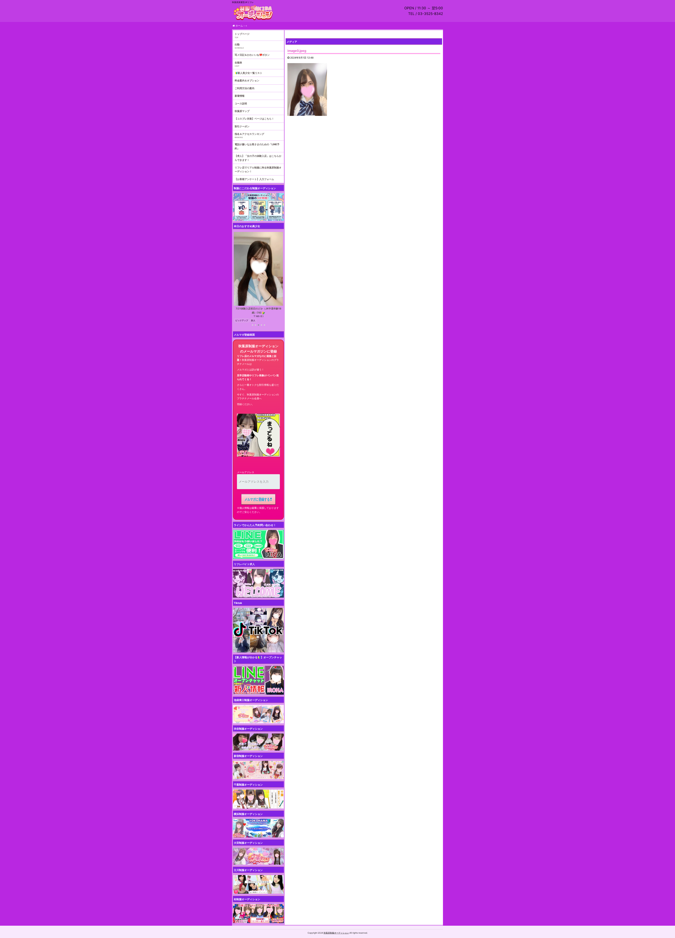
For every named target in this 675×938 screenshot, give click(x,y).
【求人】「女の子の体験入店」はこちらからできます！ (258, 157)
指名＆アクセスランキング (249, 133)
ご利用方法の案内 (244, 88)
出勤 (237, 44)
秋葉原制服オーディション (336, 932)
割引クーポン (242, 126)
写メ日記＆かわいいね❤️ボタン (252, 54)
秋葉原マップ (242, 111)
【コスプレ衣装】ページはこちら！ (254, 118)
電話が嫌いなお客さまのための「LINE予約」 (257, 146)
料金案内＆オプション (247, 80)
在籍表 (238, 62)
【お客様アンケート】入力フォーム (254, 179)
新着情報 (240, 95)
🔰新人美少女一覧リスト (248, 72)
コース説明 (241, 103)
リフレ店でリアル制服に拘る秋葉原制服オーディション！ (258, 169)
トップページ (242, 33)
